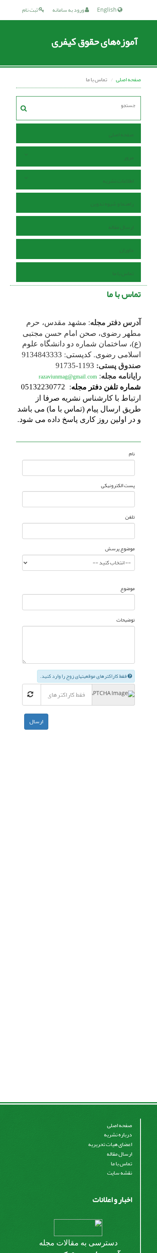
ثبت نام (30, 9)
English (107, 9)
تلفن (130, 517)
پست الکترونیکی (118, 486)
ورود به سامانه (68, 9)
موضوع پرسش (120, 549)
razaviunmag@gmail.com (68, 377)
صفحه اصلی (128, 79)
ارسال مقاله (121, 227)
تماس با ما (123, 273)
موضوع (127, 589)
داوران (127, 250)
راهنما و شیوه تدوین (112, 203)
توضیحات (125, 620)
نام (132, 454)
